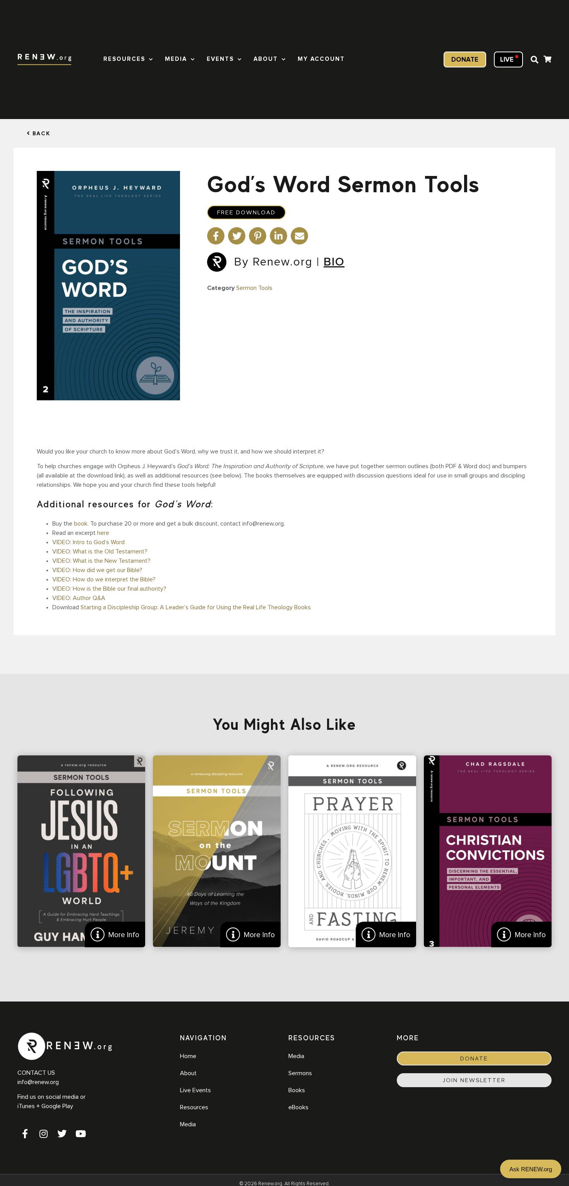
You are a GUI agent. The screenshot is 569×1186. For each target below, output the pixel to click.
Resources (124, 59)
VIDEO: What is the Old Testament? (99, 551)
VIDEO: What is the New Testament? (101, 561)
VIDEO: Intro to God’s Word (88, 542)
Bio (334, 262)
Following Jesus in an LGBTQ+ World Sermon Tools (81, 851)
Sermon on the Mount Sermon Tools (217, 851)
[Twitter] (62, 1133)
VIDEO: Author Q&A (78, 598)
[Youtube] (80, 1133)
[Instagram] (43, 1133)
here (103, 533)
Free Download (246, 212)
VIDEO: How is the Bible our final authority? (109, 589)
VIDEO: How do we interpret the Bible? (104, 579)
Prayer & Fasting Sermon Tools (352, 851)
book (80, 524)
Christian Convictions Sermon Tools (488, 851)
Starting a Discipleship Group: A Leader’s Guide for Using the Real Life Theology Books (196, 607)
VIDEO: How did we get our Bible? (97, 570)
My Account (321, 59)
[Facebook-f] (24, 1133)
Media (176, 59)
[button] (534, 60)
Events (220, 59)
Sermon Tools (254, 288)
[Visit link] (547, 60)
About (266, 59)
